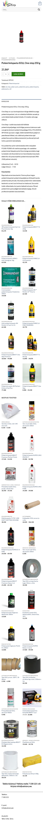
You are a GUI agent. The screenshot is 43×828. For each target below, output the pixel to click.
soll (10, 89)
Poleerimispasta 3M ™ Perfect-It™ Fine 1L (30, 291)
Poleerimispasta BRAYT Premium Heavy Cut (9, 582)
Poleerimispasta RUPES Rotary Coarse (30, 647)
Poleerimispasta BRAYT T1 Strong (31, 355)
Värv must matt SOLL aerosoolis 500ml (29, 550)
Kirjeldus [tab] (5, 101)
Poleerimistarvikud (25, 58)
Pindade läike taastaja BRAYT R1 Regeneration (11, 743)
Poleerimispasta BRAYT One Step (32, 387)
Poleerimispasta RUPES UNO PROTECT (32, 456)
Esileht (4, 58)
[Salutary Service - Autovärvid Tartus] (12, 3)
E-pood (12, 58)
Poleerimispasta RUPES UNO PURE (32, 487)
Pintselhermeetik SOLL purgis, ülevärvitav (9, 487)
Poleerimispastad (8, 60)
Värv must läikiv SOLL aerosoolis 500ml (30, 425)
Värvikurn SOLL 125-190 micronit (10, 425)
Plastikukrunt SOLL (29, 742)
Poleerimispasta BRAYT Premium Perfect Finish (9, 456)
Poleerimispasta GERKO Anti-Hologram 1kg (9, 259)
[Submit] (39, 9)
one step (7, 87)
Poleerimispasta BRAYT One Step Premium (11, 355)
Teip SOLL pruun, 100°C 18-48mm (11, 678)
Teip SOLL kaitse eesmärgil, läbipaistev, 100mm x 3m (10, 774)
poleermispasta (34, 87)
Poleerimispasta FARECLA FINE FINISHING (31, 324)
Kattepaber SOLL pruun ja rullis (31, 519)
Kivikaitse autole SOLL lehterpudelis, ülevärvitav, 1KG (31, 614)
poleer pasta (14, 87)
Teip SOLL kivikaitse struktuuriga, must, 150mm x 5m (32, 679)
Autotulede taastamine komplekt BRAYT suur (30, 712)
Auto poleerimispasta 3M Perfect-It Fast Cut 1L (10, 324)
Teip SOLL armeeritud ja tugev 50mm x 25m (30, 582)
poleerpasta (5, 89)
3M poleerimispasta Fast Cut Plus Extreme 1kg (11, 228)
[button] (40, 4)
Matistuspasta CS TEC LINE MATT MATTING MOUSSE (10, 519)
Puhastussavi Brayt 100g (30, 774)
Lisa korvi (18, 74)
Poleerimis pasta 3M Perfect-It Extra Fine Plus (11, 387)
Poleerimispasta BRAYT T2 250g (31, 228)
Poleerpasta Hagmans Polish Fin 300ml (11, 647)
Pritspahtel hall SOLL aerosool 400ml (8, 712)
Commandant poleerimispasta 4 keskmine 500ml (10, 291)
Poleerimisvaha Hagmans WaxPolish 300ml (10, 613)
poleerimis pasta (24, 87)
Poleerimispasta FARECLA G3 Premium (31, 259)
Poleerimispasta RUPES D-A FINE (11, 550)
